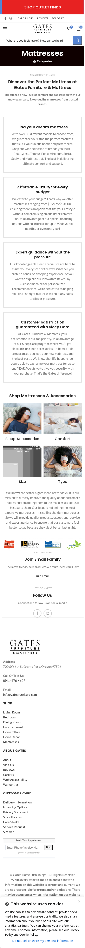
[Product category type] (63, 466)
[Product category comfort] (63, 423)
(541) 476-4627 (14, 680)
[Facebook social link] (5, 18)
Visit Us (8, 765)
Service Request (14, 827)
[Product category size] (22, 466)
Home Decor (11, 737)
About (7, 760)
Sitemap (8, 832)
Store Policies (12, 817)
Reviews (9, 770)
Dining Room (11, 722)
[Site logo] (42, 28)
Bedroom (9, 717)
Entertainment (13, 727)
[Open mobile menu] (5, 29)
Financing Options (15, 807)
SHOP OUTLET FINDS (42, 7)
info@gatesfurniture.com (20, 694)
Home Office (11, 732)
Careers (8, 774)
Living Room (11, 712)
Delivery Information (17, 802)
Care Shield (11, 822)
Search (77, 40)
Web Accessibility (15, 779)
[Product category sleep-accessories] (22, 423)
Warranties (11, 784)
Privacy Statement (15, 812)
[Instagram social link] (11, 18)
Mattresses (11, 742)
